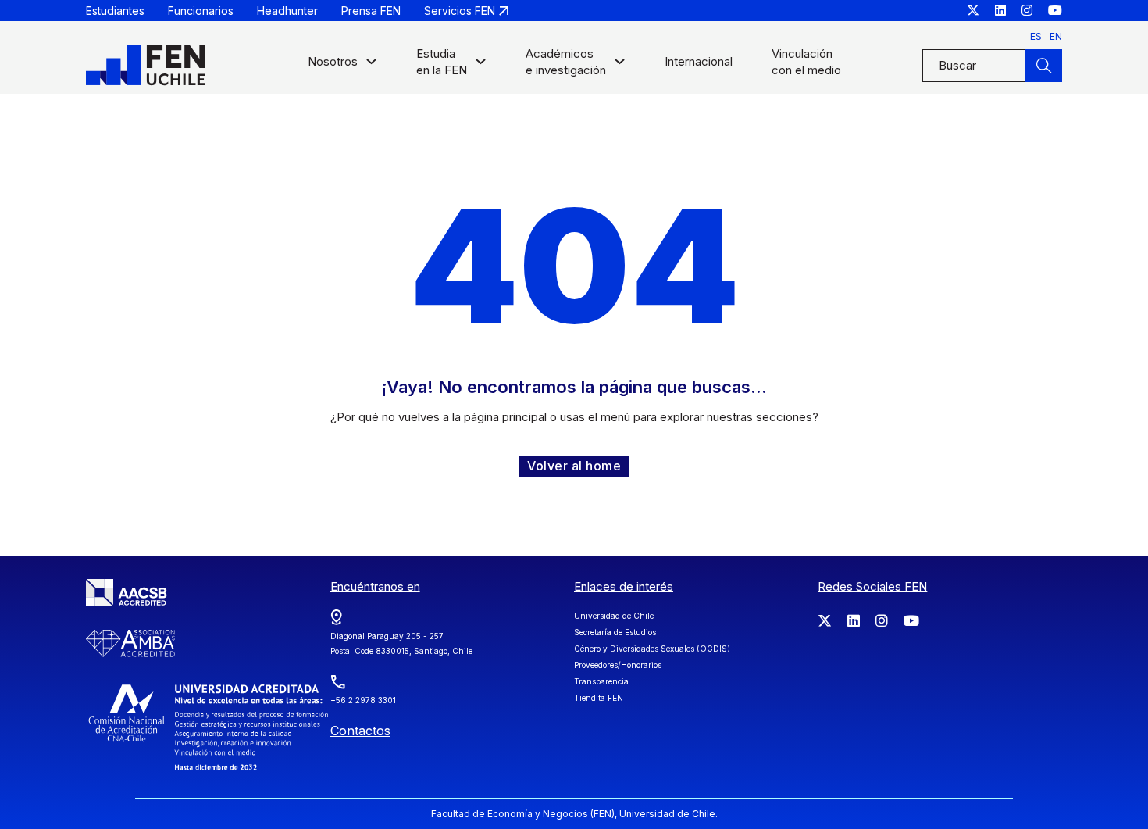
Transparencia (601, 681)
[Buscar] (1043, 65)
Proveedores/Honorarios (617, 665)
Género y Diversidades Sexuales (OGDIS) (652, 648)
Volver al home (574, 465)
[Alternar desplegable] (371, 65)
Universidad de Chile (614, 615)
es (1036, 36)
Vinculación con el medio (806, 61)
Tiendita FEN (598, 697)
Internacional (699, 61)
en (1056, 36)
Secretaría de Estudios (615, 632)
